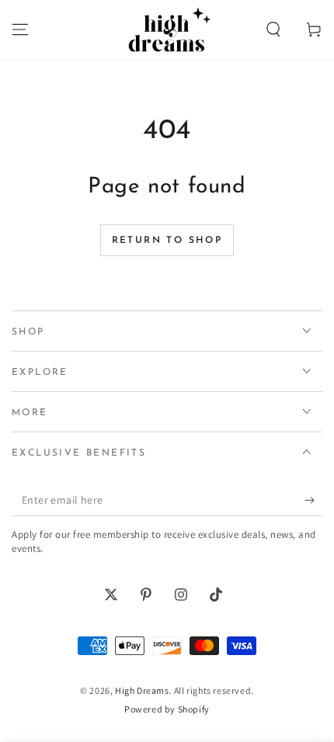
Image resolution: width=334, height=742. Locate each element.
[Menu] (20, 29)
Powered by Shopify (167, 709)
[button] (273, 29)
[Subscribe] (313, 501)
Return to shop (167, 240)
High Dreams (142, 690)
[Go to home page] (167, 29)
